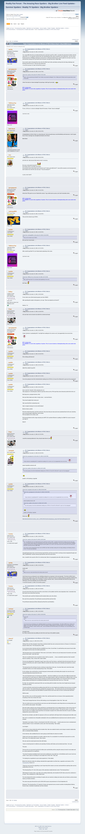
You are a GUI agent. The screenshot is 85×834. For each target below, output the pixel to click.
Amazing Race (25, 762)
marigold (11, 450)
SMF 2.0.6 (37, 826)
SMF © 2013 (42, 826)
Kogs (10, 309)
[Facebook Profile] (8, 617)
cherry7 (11, 638)
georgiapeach (13, 69)
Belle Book (12, 128)
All (12, 41)
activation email (17, 15)
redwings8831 (13, 211)
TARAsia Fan (12, 103)
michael (11, 609)
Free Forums (45, 827)
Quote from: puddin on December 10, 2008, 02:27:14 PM (34, 468)
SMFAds (40, 827)
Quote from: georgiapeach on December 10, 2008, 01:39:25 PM (35, 456)
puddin (11, 229)
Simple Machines (48, 826)
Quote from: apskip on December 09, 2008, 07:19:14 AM (34, 74)
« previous (74, 39)
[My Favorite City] (8, 305)
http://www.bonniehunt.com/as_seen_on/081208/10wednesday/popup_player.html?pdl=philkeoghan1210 (46, 519)
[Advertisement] (36, 35)
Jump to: (53, 809)
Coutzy (11, 534)
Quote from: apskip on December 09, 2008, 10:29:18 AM (34, 539)
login (18, 14)
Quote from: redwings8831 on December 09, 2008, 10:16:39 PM (35, 235)
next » (77, 39)
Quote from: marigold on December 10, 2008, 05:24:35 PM (34, 489)
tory (10, 155)
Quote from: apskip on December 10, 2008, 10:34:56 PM (34, 614)
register (21, 14)
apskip (10, 49)
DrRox (10, 291)
